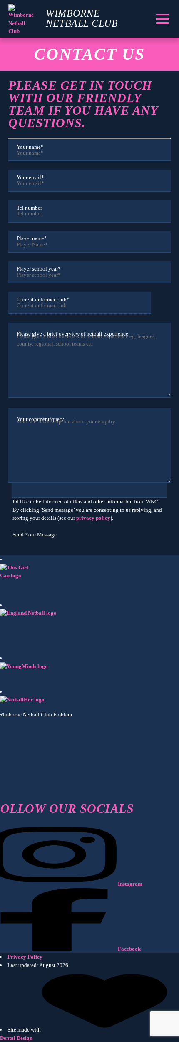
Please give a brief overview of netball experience (72, 334)
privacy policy (93, 518)
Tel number (29, 208)
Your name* (30, 147)
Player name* (32, 238)
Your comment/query (40, 419)
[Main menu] (162, 18)
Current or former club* (43, 299)
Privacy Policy (24, 957)
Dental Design (16, 1038)
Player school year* (39, 269)
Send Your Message (34, 534)
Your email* (30, 177)
